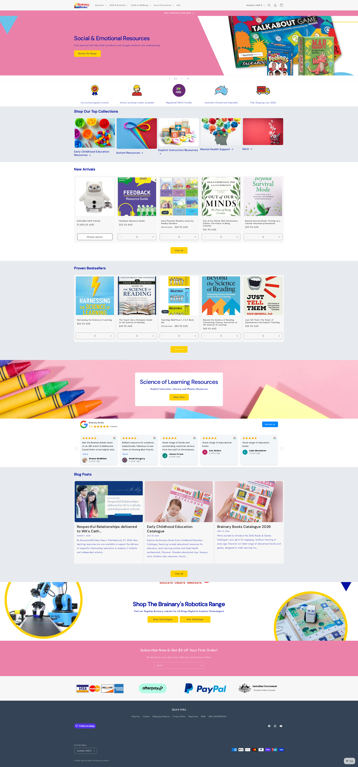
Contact (146, 716)
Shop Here (179, 397)
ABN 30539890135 (217, 716)
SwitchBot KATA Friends (88, 221)
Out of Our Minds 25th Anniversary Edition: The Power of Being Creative (220, 223)
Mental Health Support (215, 149)
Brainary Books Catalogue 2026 (244, 527)
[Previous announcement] (75, 13)
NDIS (203, 716)
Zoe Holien (215, 451)
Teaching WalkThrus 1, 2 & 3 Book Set (177, 321)
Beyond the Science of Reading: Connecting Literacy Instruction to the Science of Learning (220, 322)
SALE (245, 149)
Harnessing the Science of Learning (94, 320)
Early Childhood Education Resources (91, 153)
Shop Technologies (163, 619)
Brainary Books (96, 422)
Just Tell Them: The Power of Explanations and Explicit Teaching (262, 321)
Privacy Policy (179, 716)
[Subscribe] (201, 665)
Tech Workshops (195, 619)
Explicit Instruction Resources (178, 150)
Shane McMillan (98, 459)
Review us (270, 424)
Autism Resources (128, 152)
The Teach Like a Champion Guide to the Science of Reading (135, 321)
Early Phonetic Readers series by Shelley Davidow (177, 222)
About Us (136, 716)
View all (179, 250)
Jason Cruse (176, 454)
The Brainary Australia (100, 760)
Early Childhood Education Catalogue (170, 529)
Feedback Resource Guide (132, 221)
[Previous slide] (169, 79)
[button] (100, 5)
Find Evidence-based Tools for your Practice (179, 59)
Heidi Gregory (137, 459)
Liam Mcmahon (257, 451)
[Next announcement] (283, 13)
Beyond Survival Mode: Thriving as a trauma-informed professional (262, 222)
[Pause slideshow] (189, 79)
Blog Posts (193, 716)
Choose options (95, 236)
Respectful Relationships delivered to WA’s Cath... (107, 529)
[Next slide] (182, 79)
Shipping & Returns (161, 716)
